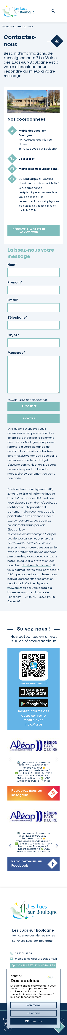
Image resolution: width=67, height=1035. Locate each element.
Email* (12, 300)
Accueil (6, 27)
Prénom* (14, 282)
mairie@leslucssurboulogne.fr (27, 534)
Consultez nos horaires (35, 965)
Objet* (13, 335)
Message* (16, 352)
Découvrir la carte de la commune (29, 230)
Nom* (12, 264)
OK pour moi (33, 1021)
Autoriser (29, 406)
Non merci (33, 1005)
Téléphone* (17, 317)
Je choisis (33, 1013)
